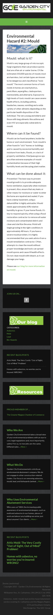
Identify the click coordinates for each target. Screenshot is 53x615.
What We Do (15, 464)
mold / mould (18, 599)
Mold (9, 333)
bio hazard (36, 599)
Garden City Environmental (26, 9)
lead (26, 599)
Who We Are (15, 430)
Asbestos (11, 330)
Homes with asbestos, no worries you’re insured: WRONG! (22, 559)
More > (24, 447)
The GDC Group (43, 608)
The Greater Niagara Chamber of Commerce (25, 415)
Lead (9, 337)
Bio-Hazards (12, 340)
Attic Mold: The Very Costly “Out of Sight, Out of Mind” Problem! (24, 546)
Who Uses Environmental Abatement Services (22, 501)
